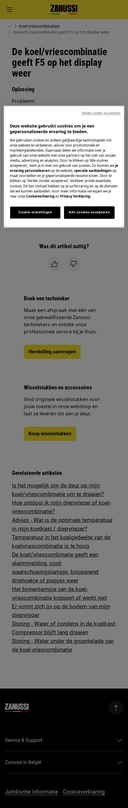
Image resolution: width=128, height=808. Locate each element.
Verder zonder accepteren (101, 113)
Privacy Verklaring (75, 196)
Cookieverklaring (40, 196)
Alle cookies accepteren (89, 212)
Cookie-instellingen (35, 212)
